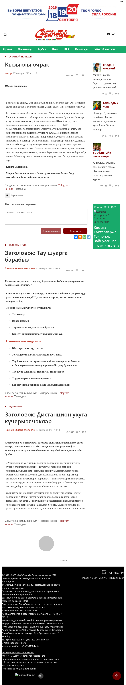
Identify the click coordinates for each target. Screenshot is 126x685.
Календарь (81, 49)
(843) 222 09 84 (116, 577)
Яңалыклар (25, 49)
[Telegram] (89, 237)
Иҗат (55, 49)
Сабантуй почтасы (104, 49)
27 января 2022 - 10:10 (48, 429)
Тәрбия (42, 49)
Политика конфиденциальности (19, 668)
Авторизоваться (51, 231)
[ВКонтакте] (76, 237)
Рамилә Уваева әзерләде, (20, 268)
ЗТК (67, 49)
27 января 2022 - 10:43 (48, 268)
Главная (63, 560)
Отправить (75, 231)
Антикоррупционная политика (18, 652)
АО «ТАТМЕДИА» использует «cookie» (21, 655)
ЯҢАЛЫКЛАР (16, 406)
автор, (8, 73)
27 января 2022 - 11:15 (25, 73)
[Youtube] (108, 34)
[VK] (112, 34)
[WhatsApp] (84, 237)
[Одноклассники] (80, 237)
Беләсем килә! (18, 244)
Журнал (7, 49)
